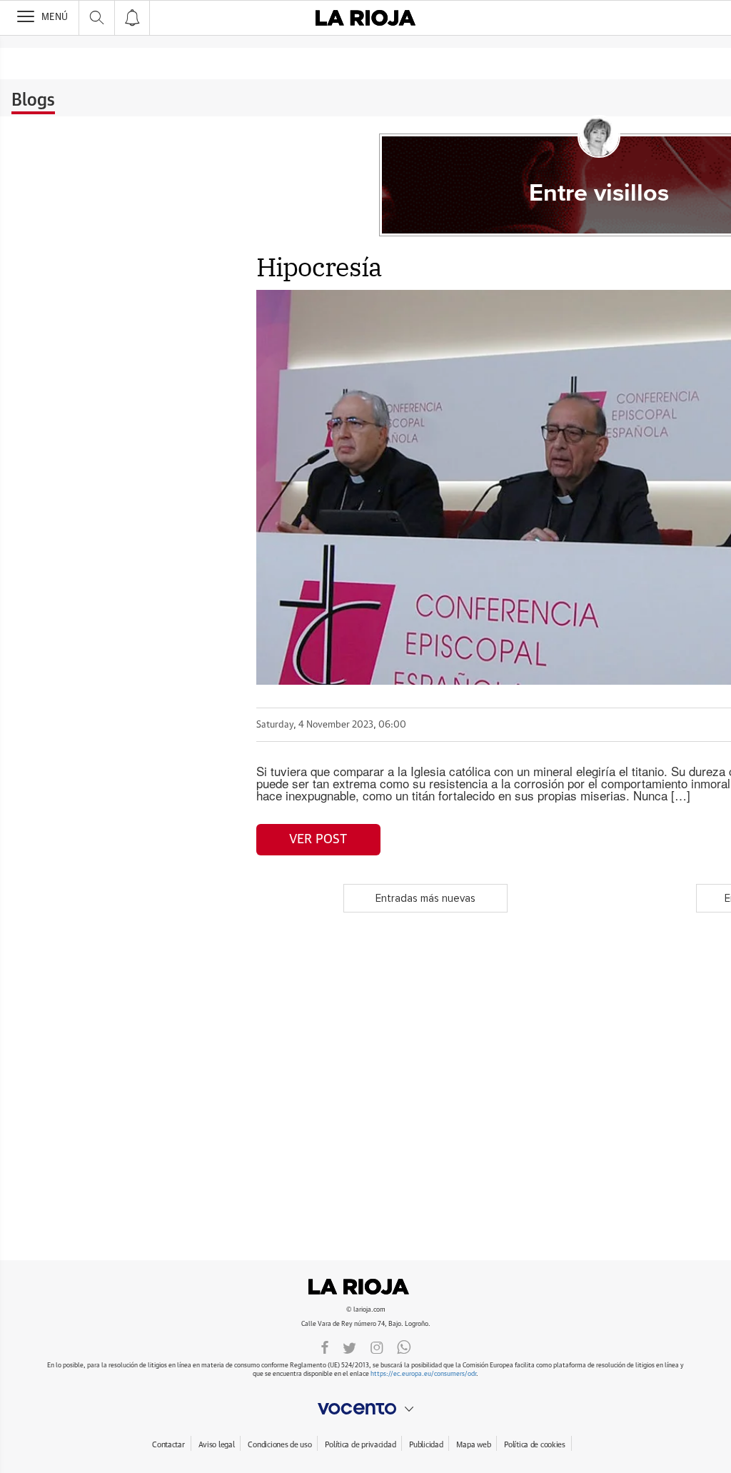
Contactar (168, 1445)
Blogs (33, 100)
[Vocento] (365, 1408)
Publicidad (426, 1445)
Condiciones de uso (279, 1445)
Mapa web (473, 1445)
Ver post (318, 839)
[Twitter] (349, 1346)
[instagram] (377, 1346)
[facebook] (325, 1346)
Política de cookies (534, 1445)
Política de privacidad (360, 1445)
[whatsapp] (404, 1346)
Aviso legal (216, 1445)
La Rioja (365, 1286)
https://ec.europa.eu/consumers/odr (423, 1374)
